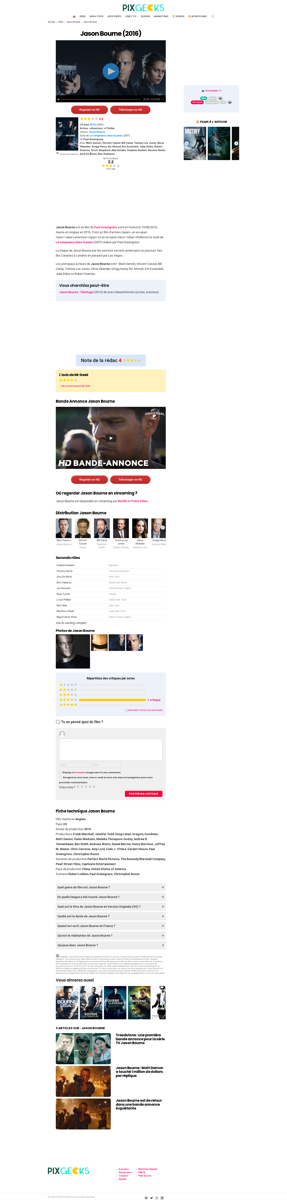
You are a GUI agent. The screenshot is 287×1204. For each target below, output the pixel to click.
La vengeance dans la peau (106, 135)
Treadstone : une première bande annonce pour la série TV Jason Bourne (140, 1039)
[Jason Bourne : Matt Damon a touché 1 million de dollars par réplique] (83, 1081)
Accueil (51, 22)
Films (60, 22)
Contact (123, 1175)
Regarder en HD (89, 109)
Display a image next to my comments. (91, 772)
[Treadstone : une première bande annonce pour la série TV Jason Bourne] (83, 1048)
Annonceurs (125, 1172)
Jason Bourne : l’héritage (76, 292)
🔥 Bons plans (197, 16)
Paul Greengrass (105, 227)
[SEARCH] (213, 16)
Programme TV (213, 91)
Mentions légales (147, 1169)
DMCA (141, 1172)
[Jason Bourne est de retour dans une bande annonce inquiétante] (83, 1114)
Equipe (122, 1179)
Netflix (122, 501)
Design (145, 16)
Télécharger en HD (130, 109)
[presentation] (163, 527)
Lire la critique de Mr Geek (75, 386)
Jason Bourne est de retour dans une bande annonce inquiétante (139, 1104)
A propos (124, 1169)
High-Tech (96, 16)
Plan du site (144, 1175)
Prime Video (139, 501)
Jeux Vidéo (114, 16)
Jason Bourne (73, 22)
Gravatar (79, 772)
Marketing (161, 16)
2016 (93, 124)
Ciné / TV (130, 16)
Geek (82, 16)
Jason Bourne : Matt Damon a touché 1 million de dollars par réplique (139, 1071)
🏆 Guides (178, 16)
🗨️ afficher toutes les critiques (143, 710)
